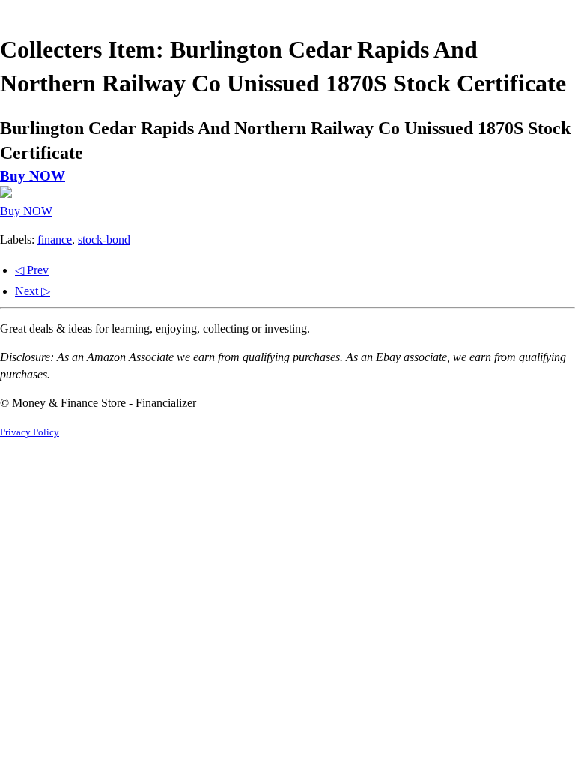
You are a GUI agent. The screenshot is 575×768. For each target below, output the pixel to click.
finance (54, 239)
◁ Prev (32, 270)
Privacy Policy (29, 432)
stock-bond (104, 239)
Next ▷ (32, 291)
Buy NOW (32, 176)
